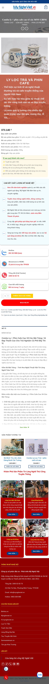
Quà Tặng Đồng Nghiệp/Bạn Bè (37, 315)
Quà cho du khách (9, 315)
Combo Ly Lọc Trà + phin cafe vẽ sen (36, 459)
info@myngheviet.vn (17, 592)
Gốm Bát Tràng (22, 23)
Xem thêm (23, 427)
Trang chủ (8, 23)
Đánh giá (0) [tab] (6, 333)
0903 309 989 (16, 597)
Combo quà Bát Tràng (15, 310)
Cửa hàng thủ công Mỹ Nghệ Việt (19, 658)
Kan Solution (24, 681)
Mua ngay (24, 303)
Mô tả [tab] (4, 328)
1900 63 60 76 (17, 584)
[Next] (47, 454)
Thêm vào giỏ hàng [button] (12, 466)
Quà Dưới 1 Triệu (21, 315)
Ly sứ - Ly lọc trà (38, 310)
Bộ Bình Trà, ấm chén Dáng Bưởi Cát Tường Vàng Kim (12, 460)
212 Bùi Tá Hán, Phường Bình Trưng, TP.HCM (21, 588)
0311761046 (35, 576)
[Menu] (3, 7)
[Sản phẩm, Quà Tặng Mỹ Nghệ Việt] (24, 7)
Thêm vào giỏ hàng (22, 296)
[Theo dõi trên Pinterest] (14, 664)
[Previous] (1, 454)
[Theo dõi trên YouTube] (17, 664)
